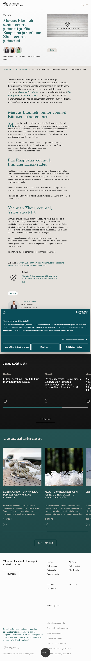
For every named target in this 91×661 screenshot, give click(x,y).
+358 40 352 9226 (29, 307)
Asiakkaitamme (53, 570)
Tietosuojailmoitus (54, 633)
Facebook (73, 584)
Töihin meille (74, 562)
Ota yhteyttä (74, 570)
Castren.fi (7, 69)
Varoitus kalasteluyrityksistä (59, 648)
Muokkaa (44, 347)
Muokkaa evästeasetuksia (73, 339)
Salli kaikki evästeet (74, 347)
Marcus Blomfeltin (28, 92)
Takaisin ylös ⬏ (53, 605)
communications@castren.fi (59, 654)
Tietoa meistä (74, 566)
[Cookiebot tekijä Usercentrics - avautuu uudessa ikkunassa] (78, 312)
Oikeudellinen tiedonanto (57, 628)
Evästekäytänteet (54, 638)
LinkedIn (50, 584)
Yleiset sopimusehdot (56, 623)
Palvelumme (52, 566)
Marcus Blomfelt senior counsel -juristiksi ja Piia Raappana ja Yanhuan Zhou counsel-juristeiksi (60, 69)
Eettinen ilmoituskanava (57, 643)
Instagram (51, 588)
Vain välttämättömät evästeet (17, 347)
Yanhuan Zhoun (30, 95)
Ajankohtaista (21, 69)
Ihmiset (50, 562)
